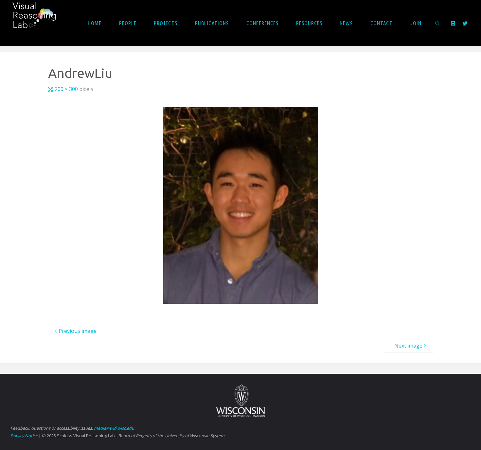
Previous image (78, 330)
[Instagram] (453, 23)
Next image (408, 345)
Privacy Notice (24, 436)
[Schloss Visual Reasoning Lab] (38, 18)
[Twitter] (465, 23)
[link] (437, 23)
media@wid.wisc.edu (114, 428)
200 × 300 (67, 89)
